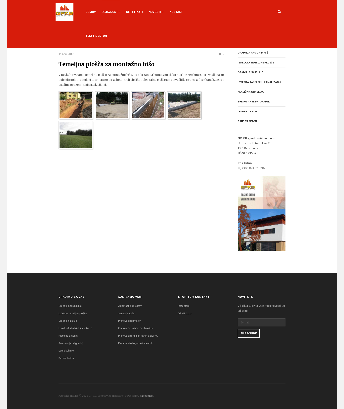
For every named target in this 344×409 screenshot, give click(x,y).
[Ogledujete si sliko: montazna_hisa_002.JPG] (112, 105)
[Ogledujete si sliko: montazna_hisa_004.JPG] (184, 105)
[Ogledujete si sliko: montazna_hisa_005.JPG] (76, 135)
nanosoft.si (146, 395)
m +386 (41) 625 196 (251, 168)
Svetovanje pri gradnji (254, 101)
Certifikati (134, 12)
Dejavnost (110, 12)
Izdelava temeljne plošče (256, 62)
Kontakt (176, 12)
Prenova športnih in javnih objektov (138, 335)
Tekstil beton (96, 35)
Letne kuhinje (247, 111)
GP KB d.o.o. (185, 313)
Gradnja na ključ (250, 72)
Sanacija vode (126, 313)
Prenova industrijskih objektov (135, 328)
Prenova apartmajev (129, 320)
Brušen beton (247, 121)
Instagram (184, 305)
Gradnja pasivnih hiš (253, 52)
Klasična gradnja (251, 91)
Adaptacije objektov (130, 305)
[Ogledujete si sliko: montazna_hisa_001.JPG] (76, 105)
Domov (90, 12)
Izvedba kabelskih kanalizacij (259, 82)
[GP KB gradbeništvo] (64, 12)
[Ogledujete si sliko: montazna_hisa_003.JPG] (148, 105)
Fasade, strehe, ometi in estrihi (135, 343)
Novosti (155, 12)
